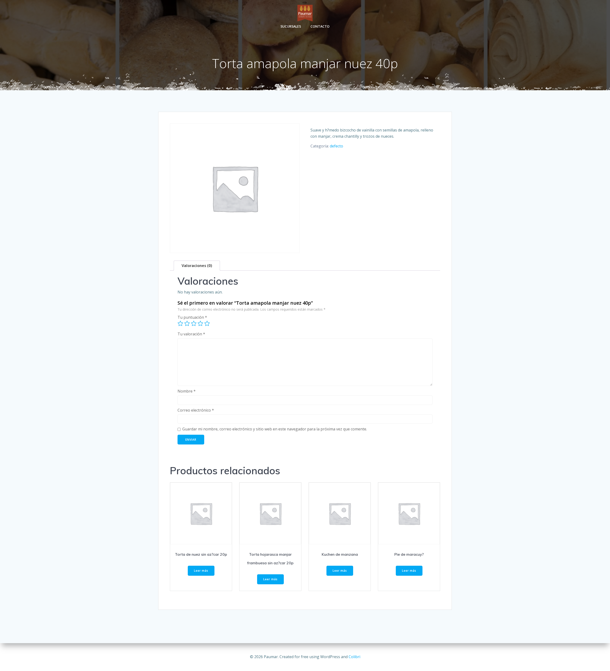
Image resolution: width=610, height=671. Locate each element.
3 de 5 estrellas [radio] (194, 323)
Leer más (201, 571)
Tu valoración (191, 334)
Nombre (187, 391)
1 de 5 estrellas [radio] (180, 323)
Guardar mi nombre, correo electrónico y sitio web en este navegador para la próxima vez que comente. (274, 429)
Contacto (320, 26)
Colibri (354, 656)
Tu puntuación (192, 317)
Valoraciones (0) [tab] (197, 265)
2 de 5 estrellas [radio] (187, 323)
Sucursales (290, 26)
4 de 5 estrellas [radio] (200, 323)
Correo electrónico (196, 410)
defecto (336, 146)
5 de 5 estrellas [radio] (207, 323)
